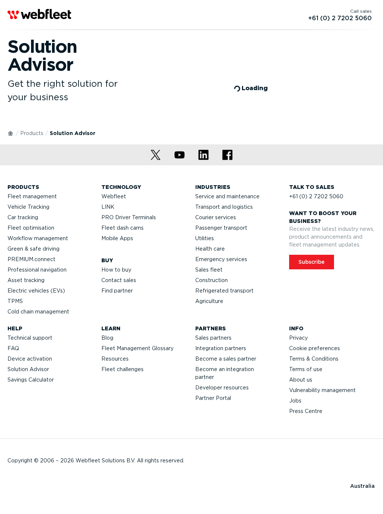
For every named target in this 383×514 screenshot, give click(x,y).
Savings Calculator (30, 380)
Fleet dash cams (122, 228)
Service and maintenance (227, 196)
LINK (107, 207)
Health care (210, 249)
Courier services (215, 217)
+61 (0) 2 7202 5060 (316, 196)
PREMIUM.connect (31, 259)
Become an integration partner (224, 373)
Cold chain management (38, 312)
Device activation (29, 359)
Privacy (298, 338)
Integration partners (220, 348)
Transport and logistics (224, 207)
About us (300, 380)
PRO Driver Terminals (128, 217)
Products (31, 133)
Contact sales (118, 280)
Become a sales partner (225, 359)
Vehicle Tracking (28, 207)
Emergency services (221, 259)
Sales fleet (209, 270)
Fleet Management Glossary (137, 348)
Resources (115, 359)
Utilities (204, 238)
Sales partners (213, 338)
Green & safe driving (33, 249)
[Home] (11, 132)
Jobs (295, 401)
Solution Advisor (28, 369)
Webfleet (113, 196)
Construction (211, 280)
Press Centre (305, 411)
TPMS (15, 301)
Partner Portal (213, 398)
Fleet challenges (122, 369)
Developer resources (222, 388)
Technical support (29, 338)
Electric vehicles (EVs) (36, 291)
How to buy (116, 270)
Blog (107, 338)
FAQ (13, 348)
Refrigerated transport (224, 291)
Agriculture (209, 301)
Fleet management (32, 196)
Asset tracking (26, 280)
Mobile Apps (117, 238)
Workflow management (37, 238)
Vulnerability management (322, 390)
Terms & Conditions (313, 359)
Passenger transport (221, 228)
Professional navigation (37, 270)
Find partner (117, 291)
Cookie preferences (314, 348)
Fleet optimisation (30, 228)
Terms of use (305, 369)
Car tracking (22, 217)
